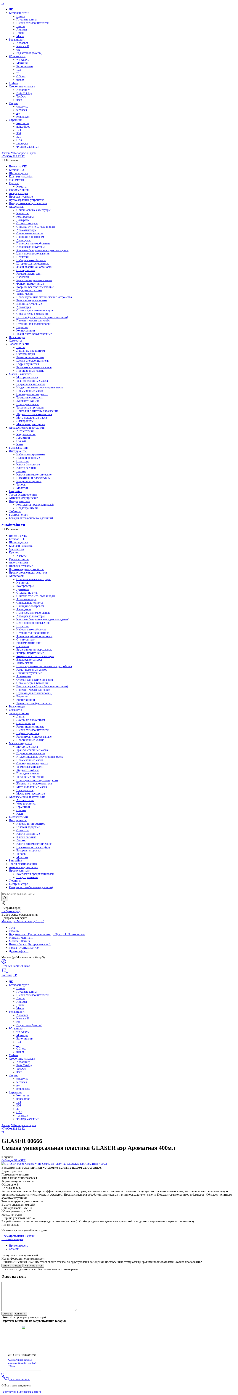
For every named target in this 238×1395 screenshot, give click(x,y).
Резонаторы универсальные (34, 367)
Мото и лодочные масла (31, 417)
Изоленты (22, 276)
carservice (22, 106)
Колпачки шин (25, 330)
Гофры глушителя (27, 364)
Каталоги (12, 160)
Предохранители (19, 501)
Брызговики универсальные (34, 280)
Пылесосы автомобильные (33, 243)
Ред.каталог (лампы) (29, 53)
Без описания (24, 66)
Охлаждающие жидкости (32, 394)
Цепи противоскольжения (32, 253)
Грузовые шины (26, 19)
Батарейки (15, 491)
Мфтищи (22, 63)
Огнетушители (25, 270)
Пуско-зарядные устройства (26, 199)
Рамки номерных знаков (31, 300)
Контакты (22, 123)
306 (18, 133)
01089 (20, 79)
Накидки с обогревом (30, 236)
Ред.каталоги (17, 39)
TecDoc (21, 96)
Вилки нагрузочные (29, 303)
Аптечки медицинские (23, 497)
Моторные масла (27, 377)
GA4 (19, 140)
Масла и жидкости (20, 374)
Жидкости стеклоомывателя (34, 414)
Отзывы (14, 1248)
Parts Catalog (24, 93)
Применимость (18, 1245)
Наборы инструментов (30, 454)
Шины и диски (18, 173)
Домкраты (22, 220)
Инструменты (18, 451)
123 (18, 69)
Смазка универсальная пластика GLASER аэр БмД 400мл (22, 1362)
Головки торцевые (28, 457)
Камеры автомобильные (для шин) (31, 518)
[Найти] (4, 898)
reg (18, 113)
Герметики (23, 437)
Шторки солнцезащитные (32, 263)
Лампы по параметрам (30, 350)
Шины (20, 16)
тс (17, 73)
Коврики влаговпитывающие (35, 287)
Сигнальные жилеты (29, 233)
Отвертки (22, 461)
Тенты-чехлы (24, 293)
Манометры (16, 179)
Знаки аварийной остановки (34, 266)
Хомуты (21, 186)
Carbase (13, 83)
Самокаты (15, 340)
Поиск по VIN (18, 166)
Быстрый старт (18, 514)
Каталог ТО (16, 169)
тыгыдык (22, 143)
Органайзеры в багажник (32, 313)
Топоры (21, 484)
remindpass (23, 116)
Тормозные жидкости (30, 397)
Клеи (19, 444)
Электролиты (24, 420)
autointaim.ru (13, 525)
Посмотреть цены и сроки (18, 1235)
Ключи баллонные (28, 464)
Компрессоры (25, 216)
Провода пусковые (21, 196)
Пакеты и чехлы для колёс (33, 320)
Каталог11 (22, 46)
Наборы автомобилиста (31, 260)
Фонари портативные (30, 283)
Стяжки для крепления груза (34, 310)
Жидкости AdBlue (27, 400)
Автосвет (22, 42)
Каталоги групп (19, 12)
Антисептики (25, 431)
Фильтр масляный (27, 146)
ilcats (19, 99)
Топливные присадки (30, 407)
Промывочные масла (29, 390)
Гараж (32, 153)
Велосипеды (17, 337)
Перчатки (22, 256)
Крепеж (14, 183)
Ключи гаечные (26, 467)
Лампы (20, 26)
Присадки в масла (27, 404)
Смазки (21, 441)
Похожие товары (12, 1239)
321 (18, 136)
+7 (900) (13, 156)
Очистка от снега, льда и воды (35, 226)
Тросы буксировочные (23, 494)
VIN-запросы (19, 153)
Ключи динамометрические (34, 474)
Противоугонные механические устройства (44, 297)
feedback (21, 109)
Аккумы (21, 29)
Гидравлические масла (30, 384)
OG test (20, 76)
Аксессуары (16, 206)
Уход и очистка (26, 434)
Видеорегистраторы (29, 290)
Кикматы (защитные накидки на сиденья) (42, 250)
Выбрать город (10, 911)
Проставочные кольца (30, 370)
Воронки (22, 327)
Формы (13, 103)
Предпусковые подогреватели (28, 203)
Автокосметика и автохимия (27, 427)
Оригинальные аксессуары (33, 210)
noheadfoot (23, 126)
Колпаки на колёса (21, 176)
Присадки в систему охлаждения (37, 410)
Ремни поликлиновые (30, 357)
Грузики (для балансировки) (34, 323)
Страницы (15, 119)
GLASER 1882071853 (22, 1355)
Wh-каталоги (17, 56)
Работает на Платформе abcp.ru (21, 1391)
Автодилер (23, 89)
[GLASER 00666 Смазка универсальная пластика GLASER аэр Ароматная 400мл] (54, 1163)
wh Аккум (22, 59)
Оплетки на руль (27, 223)
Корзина (6, 975)
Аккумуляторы (18, 193)
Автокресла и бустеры (30, 246)
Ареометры (23, 307)
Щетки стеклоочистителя (32, 22)
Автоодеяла (23, 240)
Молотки (22, 487)
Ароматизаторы (26, 230)
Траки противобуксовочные (34, 333)
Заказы (5, 153)
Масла (20, 36)
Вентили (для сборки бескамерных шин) (42, 317)
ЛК (11, 9)
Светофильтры (25, 353)
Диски (20, 32)
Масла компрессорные (30, 424)
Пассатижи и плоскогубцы (33, 477)
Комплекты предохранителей (35, 504)
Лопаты (21, 471)
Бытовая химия (18, 447)
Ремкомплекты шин (28, 273)
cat (18, 49)
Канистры (22, 213)
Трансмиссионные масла (32, 380)
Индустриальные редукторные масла (39, 387)
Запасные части (19, 343)
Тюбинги (15, 511)
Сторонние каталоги (22, 86)
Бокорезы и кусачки (28, 481)
